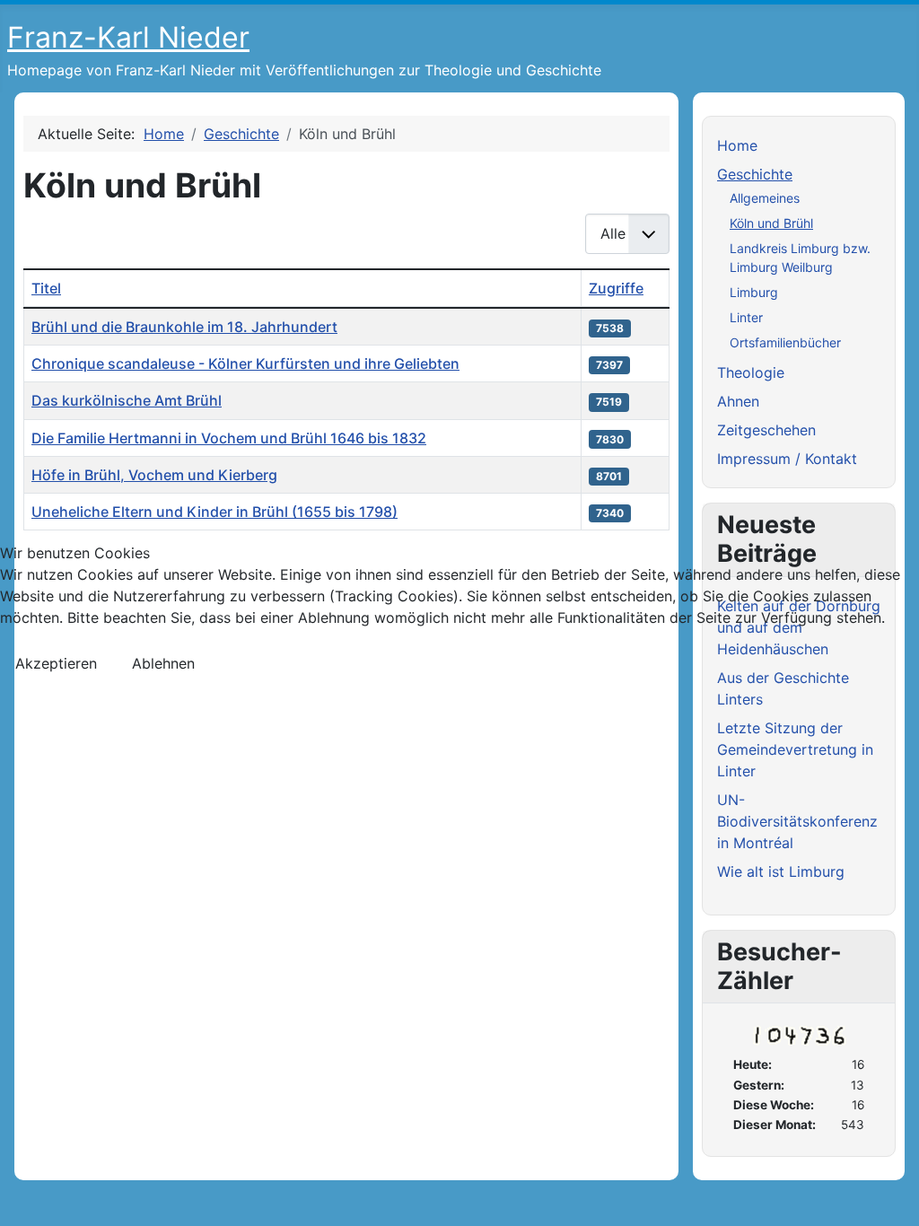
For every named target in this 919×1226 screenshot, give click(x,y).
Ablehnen (163, 663)
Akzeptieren (56, 663)
